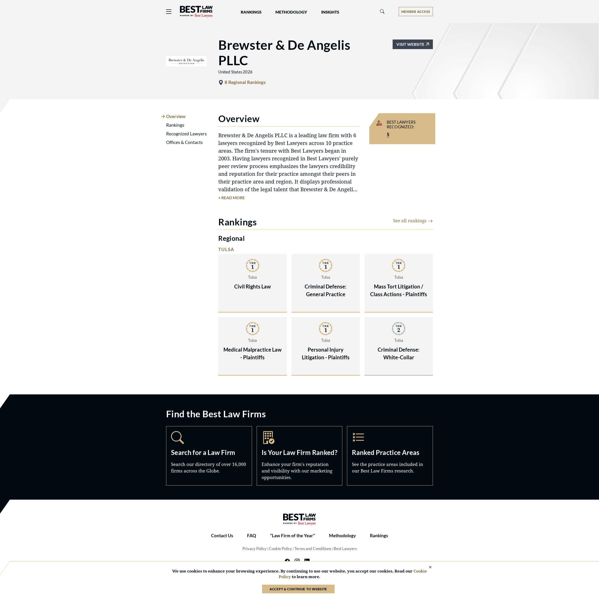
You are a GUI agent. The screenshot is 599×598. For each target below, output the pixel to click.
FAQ (251, 535)
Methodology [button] (291, 12)
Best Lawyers (345, 548)
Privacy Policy (254, 548)
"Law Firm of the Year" (292, 535)
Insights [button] (330, 12)
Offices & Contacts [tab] (184, 142)
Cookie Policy (280, 548)
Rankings (379, 535)
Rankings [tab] (175, 125)
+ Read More (231, 197)
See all (410, 220)
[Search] (382, 11)
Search (209, 455)
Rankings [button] (251, 12)
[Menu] (169, 11)
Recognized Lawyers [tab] (186, 133)
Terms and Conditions (312, 548)
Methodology (342, 535)
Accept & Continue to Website (298, 589)
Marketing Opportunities (299, 455)
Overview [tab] (176, 116)
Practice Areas (390, 455)
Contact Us (222, 535)
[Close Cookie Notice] (427, 567)
